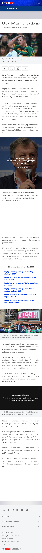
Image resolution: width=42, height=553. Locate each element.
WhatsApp (27, 510)
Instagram (17, 510)
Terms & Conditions (8, 533)
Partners (5, 516)
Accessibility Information (10, 541)
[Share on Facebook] (5, 68)
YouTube (22, 510)
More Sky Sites (8, 526)
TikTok (13, 510)
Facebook (8, 510)
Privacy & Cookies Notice (10, 535)
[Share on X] (11, 68)
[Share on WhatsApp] (18, 68)
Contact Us (6, 544)
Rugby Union (11, 8)
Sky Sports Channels (10, 521)
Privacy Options (7, 538)
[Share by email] (25, 68)
